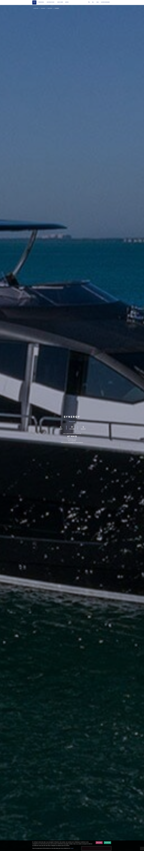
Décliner (99, 842)
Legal (72, 848)
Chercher (35, 8)
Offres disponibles (72, 439)
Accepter (107, 842)
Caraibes (43, 8)
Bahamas (50, 8)
